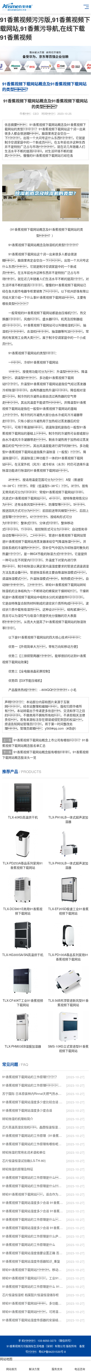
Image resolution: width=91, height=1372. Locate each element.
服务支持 (57, 1369)
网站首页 (11, 1369)
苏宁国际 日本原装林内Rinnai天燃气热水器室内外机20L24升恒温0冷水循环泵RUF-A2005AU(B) (32, 1093)
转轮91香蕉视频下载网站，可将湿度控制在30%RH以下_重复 (32, 1311)
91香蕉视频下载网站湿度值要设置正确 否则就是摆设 (32, 1253)
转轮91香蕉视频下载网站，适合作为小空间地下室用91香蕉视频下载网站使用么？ (32, 1194)
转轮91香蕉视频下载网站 (63, 584)
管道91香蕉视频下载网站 (66, 535)
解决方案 (34, 1369)
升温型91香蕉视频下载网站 (39, 384)
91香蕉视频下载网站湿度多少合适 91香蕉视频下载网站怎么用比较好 (32, 1211)
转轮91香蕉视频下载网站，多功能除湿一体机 (32, 1303)
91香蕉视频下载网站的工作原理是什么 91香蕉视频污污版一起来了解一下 (32, 1286)
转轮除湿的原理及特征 (17, 1169)
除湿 (49, 245)
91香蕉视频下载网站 (22, 245)
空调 (49, 266)
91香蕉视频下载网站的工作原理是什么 (28, 1244)
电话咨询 (79, 1369)
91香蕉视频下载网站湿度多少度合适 (27, 1110)
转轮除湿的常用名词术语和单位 (24, 1152)
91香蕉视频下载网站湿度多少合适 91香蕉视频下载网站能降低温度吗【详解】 (32, 1202)
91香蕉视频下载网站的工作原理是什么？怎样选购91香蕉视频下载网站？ (32, 1177)
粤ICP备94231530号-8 (52, 1351)
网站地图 (6, 1359)
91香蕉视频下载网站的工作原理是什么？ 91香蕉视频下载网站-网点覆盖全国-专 (32, 1219)
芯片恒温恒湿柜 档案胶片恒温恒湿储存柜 (30, 1295)
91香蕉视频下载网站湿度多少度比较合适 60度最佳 (32, 1102)
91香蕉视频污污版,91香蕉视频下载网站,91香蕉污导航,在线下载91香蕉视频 (45, 28)
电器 (24, 291)
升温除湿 (49, 452)
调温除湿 (52, 427)
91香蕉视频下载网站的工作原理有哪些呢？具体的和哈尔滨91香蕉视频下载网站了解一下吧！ (32, 1144)
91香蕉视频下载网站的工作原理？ (30, 1077)
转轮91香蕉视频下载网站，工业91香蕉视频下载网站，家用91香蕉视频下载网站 (32, 1278)
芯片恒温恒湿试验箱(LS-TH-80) (24, 1160)
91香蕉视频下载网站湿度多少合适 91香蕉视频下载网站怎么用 (32, 1227)
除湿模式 (70, 572)
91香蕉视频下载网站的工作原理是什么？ (32, 1186)
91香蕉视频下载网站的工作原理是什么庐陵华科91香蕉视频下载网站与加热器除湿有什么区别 (32, 1236)
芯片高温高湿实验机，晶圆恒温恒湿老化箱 (32, 1127)
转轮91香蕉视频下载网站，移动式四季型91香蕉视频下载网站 (32, 1269)
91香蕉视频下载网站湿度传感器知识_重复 (31, 1261)
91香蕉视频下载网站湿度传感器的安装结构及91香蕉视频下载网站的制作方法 (32, 1320)
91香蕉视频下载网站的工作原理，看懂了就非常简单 (32, 1085)
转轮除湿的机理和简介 (17, 1118)
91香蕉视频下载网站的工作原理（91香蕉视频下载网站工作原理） (32, 1135)
